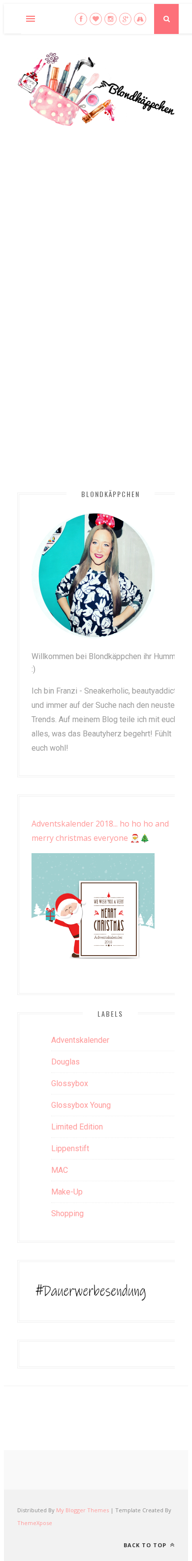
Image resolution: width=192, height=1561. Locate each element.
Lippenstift (70, 1148)
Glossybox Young (81, 1105)
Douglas (65, 1061)
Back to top (146, 1545)
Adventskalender (80, 1040)
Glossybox (69, 1083)
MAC (59, 1170)
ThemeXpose (34, 1523)
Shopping (67, 1213)
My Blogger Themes (82, 1510)
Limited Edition (77, 1126)
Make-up (67, 1191)
